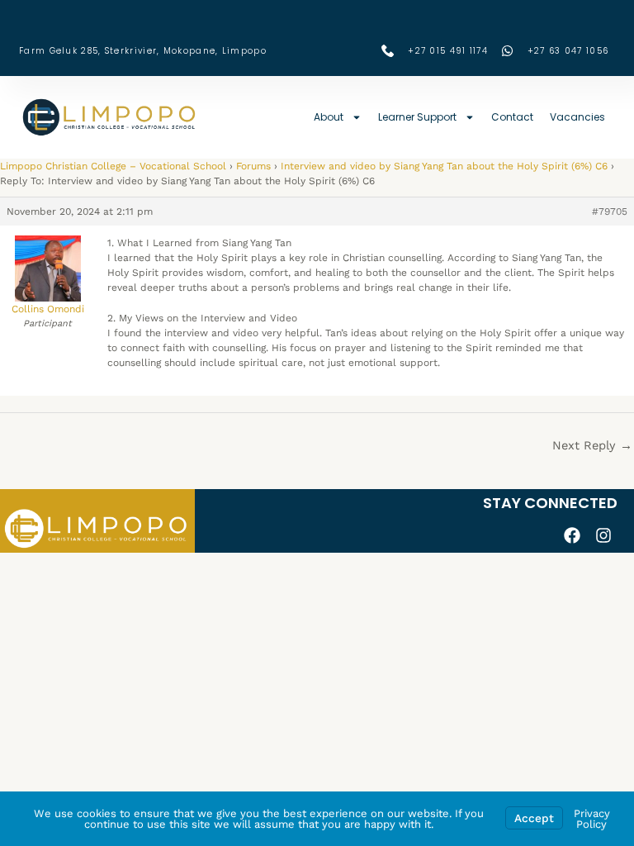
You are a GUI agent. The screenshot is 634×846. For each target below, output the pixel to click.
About (328, 117)
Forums (253, 166)
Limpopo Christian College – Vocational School (113, 166)
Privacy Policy (592, 818)
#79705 (609, 211)
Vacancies (577, 117)
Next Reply (592, 445)
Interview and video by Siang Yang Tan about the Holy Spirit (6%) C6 (444, 166)
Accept (534, 818)
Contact (512, 117)
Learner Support (417, 117)
